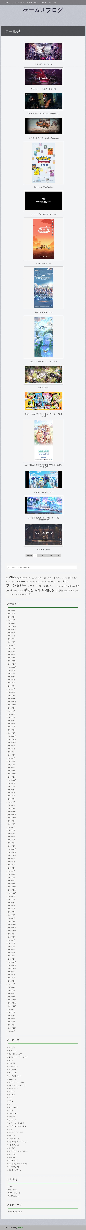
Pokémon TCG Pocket (43, 187)
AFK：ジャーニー (43, 263)
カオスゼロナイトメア (44, 64)
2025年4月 (11, 648)
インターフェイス (32, 2)
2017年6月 (11, 943)
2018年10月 (12, 893)
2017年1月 (11, 959)
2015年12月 (12, 1000)
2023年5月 (11, 720)
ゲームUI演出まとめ (15, 1212)
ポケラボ (12, 1148)
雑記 (55, 2)
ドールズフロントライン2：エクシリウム (43, 113)
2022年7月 (11, 752)
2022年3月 (11, 764)
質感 (77, 591)
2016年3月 (11, 990)
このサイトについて (18, 2)
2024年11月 (12, 664)
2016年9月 (11, 971)
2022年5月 (11, 758)
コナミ (11, 1110)
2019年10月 (12, 855)
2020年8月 (11, 824)
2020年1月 (11, 846)
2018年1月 (11, 921)
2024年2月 (11, 692)
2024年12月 (12, 661)
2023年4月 (11, 724)
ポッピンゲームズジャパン (18, 1151)
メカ (56, 586)
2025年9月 (11, 633)
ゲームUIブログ (43, 10)
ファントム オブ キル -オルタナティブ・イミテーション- (43, 415)
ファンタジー (16, 585)
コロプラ (12, 1117)
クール (14, 582)
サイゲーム (12, 1120)
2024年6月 (11, 680)
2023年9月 (11, 708)
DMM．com (13, 1051)
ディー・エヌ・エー (16, 1132)
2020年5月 (11, 833)
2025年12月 (12, 626)
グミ (10, 1098)
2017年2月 (11, 956)
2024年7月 (11, 676)
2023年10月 (12, 705)
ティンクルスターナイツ (43, 492)
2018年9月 (11, 896)
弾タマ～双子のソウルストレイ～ (43, 361)
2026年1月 (11, 623)
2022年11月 (12, 739)
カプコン (12, 1091)
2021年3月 (11, 802)
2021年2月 (11, 805)
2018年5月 (11, 909)
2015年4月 (11, 1022)
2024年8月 (11, 673)
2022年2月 (11, 767)
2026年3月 (11, 617)
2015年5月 (11, 1019)
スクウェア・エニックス (17, 1126)
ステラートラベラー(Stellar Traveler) (44, 138)
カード (8, 582)
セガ (10, 1129)
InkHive (20, 1228)
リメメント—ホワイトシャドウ (43, 89)
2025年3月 (11, 651)
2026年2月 (11, 620)
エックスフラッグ (15, 1076)
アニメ (50, 578)
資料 (49, 2)
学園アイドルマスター (44, 312)
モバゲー (12, 1157)
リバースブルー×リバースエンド (44, 214)
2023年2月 (11, 730)
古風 (69, 586)
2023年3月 (11, 727)
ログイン (11, 1186)
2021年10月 (12, 780)
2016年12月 (12, 962)
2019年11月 (12, 852)
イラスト (57, 578)
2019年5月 (11, 871)
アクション (42, 578)
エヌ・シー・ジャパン (16, 1082)
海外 (38, 590)
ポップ (50, 585)
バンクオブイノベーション (18, 1142)
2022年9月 (11, 746)
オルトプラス (13, 1088)
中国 (65, 586)
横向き (29, 590)
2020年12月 (12, 811)
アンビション (13, 1066)
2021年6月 (11, 793)
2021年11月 (12, 777)
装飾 (65, 591)
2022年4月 (11, 761)
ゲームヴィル (13, 1107)
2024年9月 (11, 670)
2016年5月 (11, 984)
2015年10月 (12, 1006)
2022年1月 (11, 771)
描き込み (16, 591)
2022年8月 (11, 749)
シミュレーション (32, 582)
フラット (32, 585)
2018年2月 (11, 918)
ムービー (43, 2)
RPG (12, 577)
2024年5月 (11, 683)
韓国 (26, 594)
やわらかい (32, 578)
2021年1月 (11, 808)
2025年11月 (12, 629)
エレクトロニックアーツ (17, 1085)
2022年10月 (12, 742)
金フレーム (10, 594)
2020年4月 (11, 837)
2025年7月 (11, 639)
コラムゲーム (13, 1113)
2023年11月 (12, 702)
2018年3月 (11, 915)
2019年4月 (11, 874)
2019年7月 (11, 865)
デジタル (52, 581)
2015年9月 (11, 1009)
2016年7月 (11, 978)
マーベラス (12, 1154)
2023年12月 (12, 698)
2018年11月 (12, 890)
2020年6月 (11, 830)
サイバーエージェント (16, 1123)
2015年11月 (12, 1003)
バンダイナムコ (14, 1145)
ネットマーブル (14, 1139)
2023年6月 (11, 717)
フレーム (42, 586)
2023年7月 (11, 714)
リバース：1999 (43, 550)
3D (7, 578)
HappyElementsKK (15, 1054)
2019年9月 (11, 858)
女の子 (9, 590)
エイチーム (12, 1070)
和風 (73, 586)
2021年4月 (11, 799)
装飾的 (71, 590)
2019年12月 (12, 849)
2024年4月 (11, 686)
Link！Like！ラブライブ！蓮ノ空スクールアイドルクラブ (43, 466)
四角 (77, 586)
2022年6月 (11, 755)
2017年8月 (11, 937)
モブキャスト (13, 1161)
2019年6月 (11, 868)
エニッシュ (12, 1079)
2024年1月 (11, 695)
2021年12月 (12, 774)
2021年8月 (11, 786)
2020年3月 (11, 840)
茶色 (61, 590)
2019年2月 (11, 880)
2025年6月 (11, 642)
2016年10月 (12, 968)
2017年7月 (11, 940)
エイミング (12, 1073)
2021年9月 (11, 783)
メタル (61, 586)
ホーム (7, 2)
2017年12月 (12, 924)
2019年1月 (11, 884)
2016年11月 (12, 965)
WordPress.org (13, 1196)
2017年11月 (12, 928)
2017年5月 (11, 946)
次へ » (57, 555)
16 (51, 555)
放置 (21, 591)
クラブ (11, 1101)
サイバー (21, 581)
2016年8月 (11, 975)
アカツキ (12, 1063)
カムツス (12, 1095)
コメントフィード (14, 1193)
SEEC (11, 1060)
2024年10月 (12, 667)
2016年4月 (11, 987)
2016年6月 (11, 981)
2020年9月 (11, 821)
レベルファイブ (14, 1167)
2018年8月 (11, 899)
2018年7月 (11, 902)
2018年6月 (11, 906)
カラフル (64, 578)
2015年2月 (11, 1025)
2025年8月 (11, 636)
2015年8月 (11, 1012)
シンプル (43, 582)
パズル (58, 581)
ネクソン (12, 1135)
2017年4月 (11, 949)
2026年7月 (11, 611)
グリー (11, 1104)
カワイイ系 (72, 578)
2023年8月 (11, 711)
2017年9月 (11, 934)
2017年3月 (11, 953)
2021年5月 (11, 796)
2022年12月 (12, 736)
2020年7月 (11, 827)
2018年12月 (12, 887)
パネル (65, 581)
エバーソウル (43, 388)
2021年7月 (11, 789)
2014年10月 (12, 1028)
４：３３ (12, 1048)
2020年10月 (12, 818)
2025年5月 (11, 645)
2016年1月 (11, 997)
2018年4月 (11, 912)
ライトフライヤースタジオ (18, 1164)
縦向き (50, 590)
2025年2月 (11, 655)
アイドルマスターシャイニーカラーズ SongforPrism (43, 519)
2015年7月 (11, 1015)
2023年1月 (11, 733)
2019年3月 (11, 877)
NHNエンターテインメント (18, 1057)
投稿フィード (12, 1190)
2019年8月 (11, 862)
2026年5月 (11, 614)
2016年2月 (11, 993)
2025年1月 (11, 658)
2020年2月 (11, 843)
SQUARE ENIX (22, 578)
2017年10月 (12, 931)
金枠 (17, 594)
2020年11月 (12, 815)
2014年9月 (11, 1031)
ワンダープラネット (16, 1170)
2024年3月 (11, 689)
